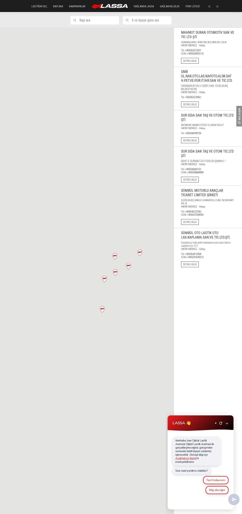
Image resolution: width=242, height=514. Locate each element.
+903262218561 (193, 97)
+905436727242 (193, 211)
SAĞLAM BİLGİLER (169, 6)
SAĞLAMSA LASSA (144, 6)
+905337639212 (195, 257)
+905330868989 (195, 172)
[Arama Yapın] (208, 6)
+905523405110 (195, 53)
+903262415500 (193, 254)
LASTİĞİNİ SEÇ (39, 6)
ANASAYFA (109, 6)
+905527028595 (195, 214)
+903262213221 (193, 50)
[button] (104, 279)
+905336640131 (193, 169)
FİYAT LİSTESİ (192, 6)
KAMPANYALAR (77, 6)
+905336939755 (193, 133)
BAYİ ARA (58, 6)
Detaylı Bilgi (190, 60)
